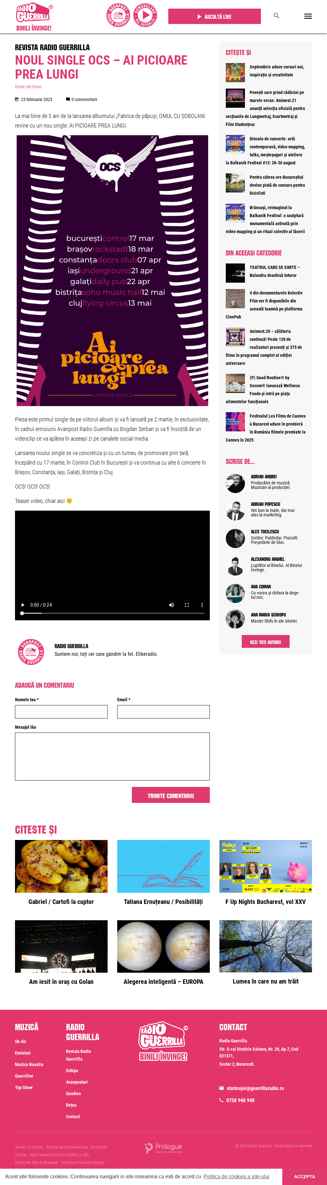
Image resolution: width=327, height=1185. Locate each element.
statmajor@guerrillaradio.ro (255, 1088)
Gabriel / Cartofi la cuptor (61, 902)
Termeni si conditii (29, 1147)
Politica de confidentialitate (67, 1147)
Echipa (72, 1070)
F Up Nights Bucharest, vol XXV (265, 902)
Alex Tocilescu (265, 531)
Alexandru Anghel (268, 558)
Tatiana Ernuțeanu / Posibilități (163, 902)
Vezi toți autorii (265, 641)
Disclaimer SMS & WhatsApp (36, 1162)
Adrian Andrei (264, 476)
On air (20, 1041)
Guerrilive (24, 1076)
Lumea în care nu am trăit (266, 981)
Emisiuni (23, 1053)
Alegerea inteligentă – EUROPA (163, 981)
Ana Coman (261, 586)
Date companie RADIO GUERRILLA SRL (59, 1155)
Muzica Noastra (29, 1064)
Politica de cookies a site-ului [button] (236, 1176)
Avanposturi (77, 1082)
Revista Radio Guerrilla (52, 46)
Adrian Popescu (265, 503)
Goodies (73, 1093)
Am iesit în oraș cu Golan (61, 981)
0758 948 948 (240, 1100)
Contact (73, 1116)
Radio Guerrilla (71, 645)
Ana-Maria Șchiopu (268, 614)
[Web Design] (163, 1147)
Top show (24, 1087)
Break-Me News (28, 86)
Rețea (71, 1105)
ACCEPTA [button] (304, 1176)
